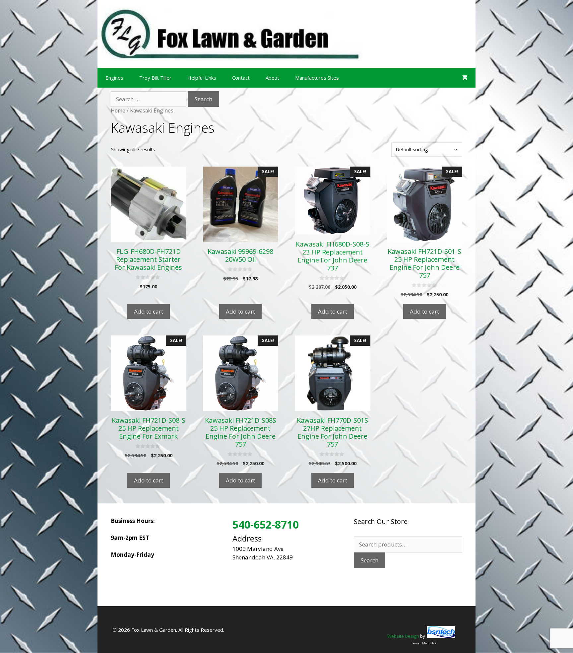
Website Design (403, 636)
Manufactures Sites (317, 77)
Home (118, 110)
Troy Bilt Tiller (155, 77)
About (272, 77)
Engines (114, 77)
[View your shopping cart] (465, 78)
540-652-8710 (265, 524)
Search (369, 560)
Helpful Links (201, 77)
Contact (241, 77)
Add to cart (148, 311)
